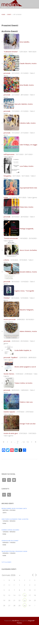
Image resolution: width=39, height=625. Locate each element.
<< (4, 442)
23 (25, 600)
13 (28, 442)
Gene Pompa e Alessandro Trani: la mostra (15, 519)
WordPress (15, 621)
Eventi (9, 14)
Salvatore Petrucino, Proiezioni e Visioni (14, 551)
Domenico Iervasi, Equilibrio (10, 530)
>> (35, 442)
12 (24, 442)
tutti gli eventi (6, 562)
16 (25, 595)
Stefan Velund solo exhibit (10, 540)
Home (3, 14)
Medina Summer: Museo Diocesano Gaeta (14, 508)
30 (25, 606)
